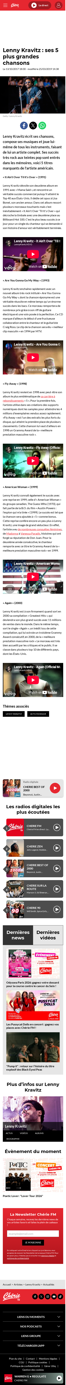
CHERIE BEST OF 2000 (34, 788)
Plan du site (15, 1358)
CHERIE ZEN (35, 846)
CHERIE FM (34, 825)
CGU (21, 1362)
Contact (30, 1358)
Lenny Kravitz (16, 1126)
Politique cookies (37, 1362)
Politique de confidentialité (25, 1366)
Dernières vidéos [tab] (47, 935)
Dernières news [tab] (18, 935)
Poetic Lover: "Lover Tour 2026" (23, 1196)
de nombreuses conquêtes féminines (40, 529)
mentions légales (47, 1256)
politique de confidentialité (18, 1258)
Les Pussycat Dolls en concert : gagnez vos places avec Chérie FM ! (32, 1026)
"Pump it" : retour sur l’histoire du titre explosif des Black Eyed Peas (30, 1067)
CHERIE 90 (33, 907)
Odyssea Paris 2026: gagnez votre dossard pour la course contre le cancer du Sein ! (32, 984)
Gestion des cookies (33, 1369)
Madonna (12, 533)
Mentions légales (48, 1358)
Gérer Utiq (50, 1366)
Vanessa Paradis (30, 533)
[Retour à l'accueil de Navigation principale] (14, 5)
